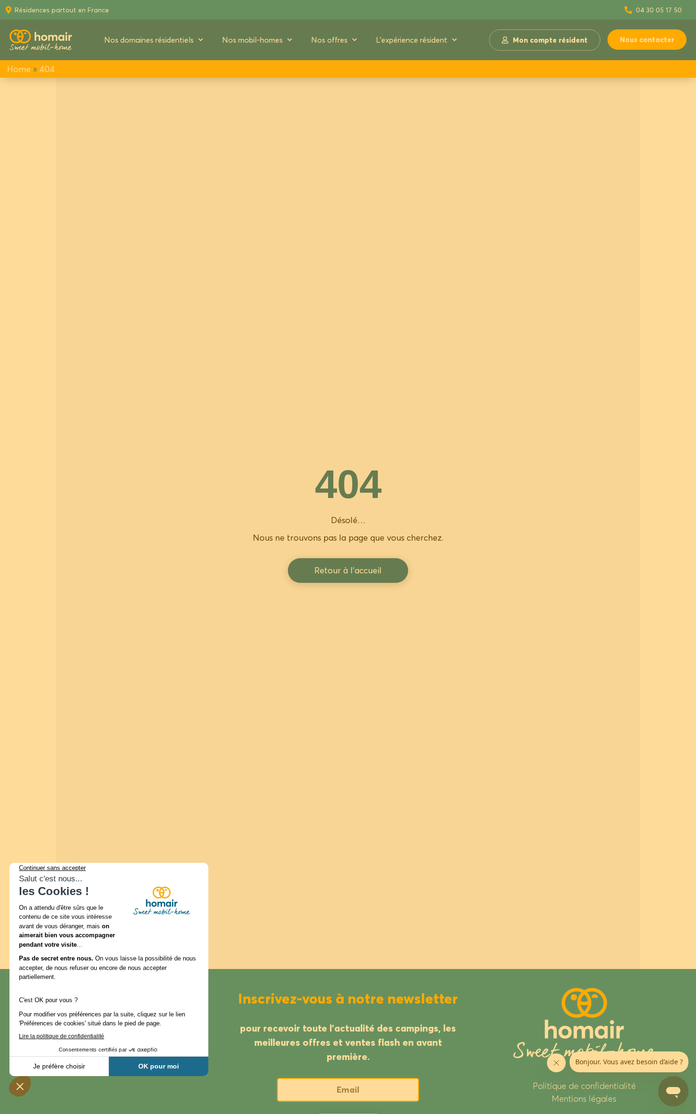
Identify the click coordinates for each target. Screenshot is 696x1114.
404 (47, 69)
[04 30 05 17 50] (628, 10)
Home (19, 69)
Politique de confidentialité (584, 1085)
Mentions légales (584, 1098)
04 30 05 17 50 (659, 10)
